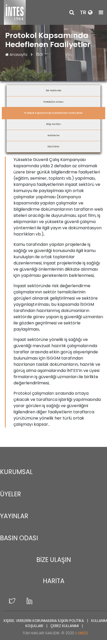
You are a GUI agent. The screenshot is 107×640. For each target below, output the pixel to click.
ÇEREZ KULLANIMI (65, 625)
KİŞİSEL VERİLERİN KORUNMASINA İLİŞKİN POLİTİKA (44, 620)
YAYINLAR (14, 516)
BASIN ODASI (19, 538)
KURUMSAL (16, 472)
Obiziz (82, 633)
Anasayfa (18, 54)
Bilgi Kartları (53, 124)
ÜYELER (10, 494)
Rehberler (54, 135)
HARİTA (53, 581)
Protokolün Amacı (53, 101)
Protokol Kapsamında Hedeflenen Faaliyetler (53, 113)
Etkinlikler (53, 146)
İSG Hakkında (53, 90)
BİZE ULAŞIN (53, 559)
